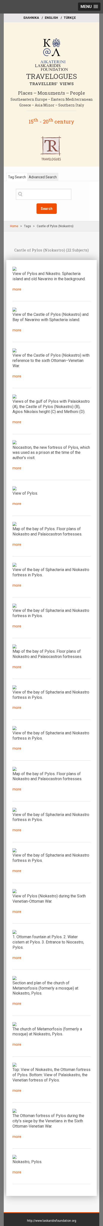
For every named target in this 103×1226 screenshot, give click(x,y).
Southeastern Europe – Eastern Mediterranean (51, 99)
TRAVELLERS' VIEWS (52, 83)
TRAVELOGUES (51, 76)
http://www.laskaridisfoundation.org (51, 1220)
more (16, 289)
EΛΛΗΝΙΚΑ (31, 18)
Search (46, 209)
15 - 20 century (51, 121)
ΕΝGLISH (51, 18)
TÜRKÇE (70, 18)
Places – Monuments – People (51, 93)
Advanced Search (43, 177)
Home (14, 226)
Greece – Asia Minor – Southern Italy (51, 105)
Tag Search (17, 177)
